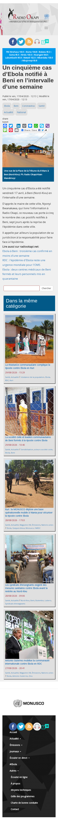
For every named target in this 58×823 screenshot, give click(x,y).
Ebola (7, 105)
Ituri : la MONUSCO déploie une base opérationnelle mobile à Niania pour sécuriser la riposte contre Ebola (29, 512)
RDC (7, 380)
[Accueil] (29, 15)
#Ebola (13, 764)
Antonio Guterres (20, 676)
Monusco (30, 528)
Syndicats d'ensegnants (15, 603)
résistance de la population (32, 377)
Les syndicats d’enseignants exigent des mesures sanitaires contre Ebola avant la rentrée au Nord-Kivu (26, 588)
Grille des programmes (22, 796)
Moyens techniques (21, 789)
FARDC (37, 528)
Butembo (39, 600)
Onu (31, 676)
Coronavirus (28, 105)
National (21, 112)
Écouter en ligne (19, 777)
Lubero (48, 600)
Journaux (14, 751)
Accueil (13, 732)
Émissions (36, 525)
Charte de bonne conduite (24, 802)
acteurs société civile (43, 449)
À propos (15, 783)
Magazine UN (25, 525)
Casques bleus (18, 528)
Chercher (46, 288)
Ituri (11, 380)
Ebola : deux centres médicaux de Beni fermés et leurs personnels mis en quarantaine (26, 274)
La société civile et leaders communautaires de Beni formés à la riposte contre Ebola (28, 439)
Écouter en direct (19, 757)
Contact (15, 809)
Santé (42, 105)
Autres (13, 770)
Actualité (8, 112)
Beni (16, 105)
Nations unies (47, 525)
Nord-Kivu (25, 600)
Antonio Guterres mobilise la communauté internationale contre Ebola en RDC (27, 662)
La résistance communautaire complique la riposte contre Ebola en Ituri (27, 366)
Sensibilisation (27, 449)
